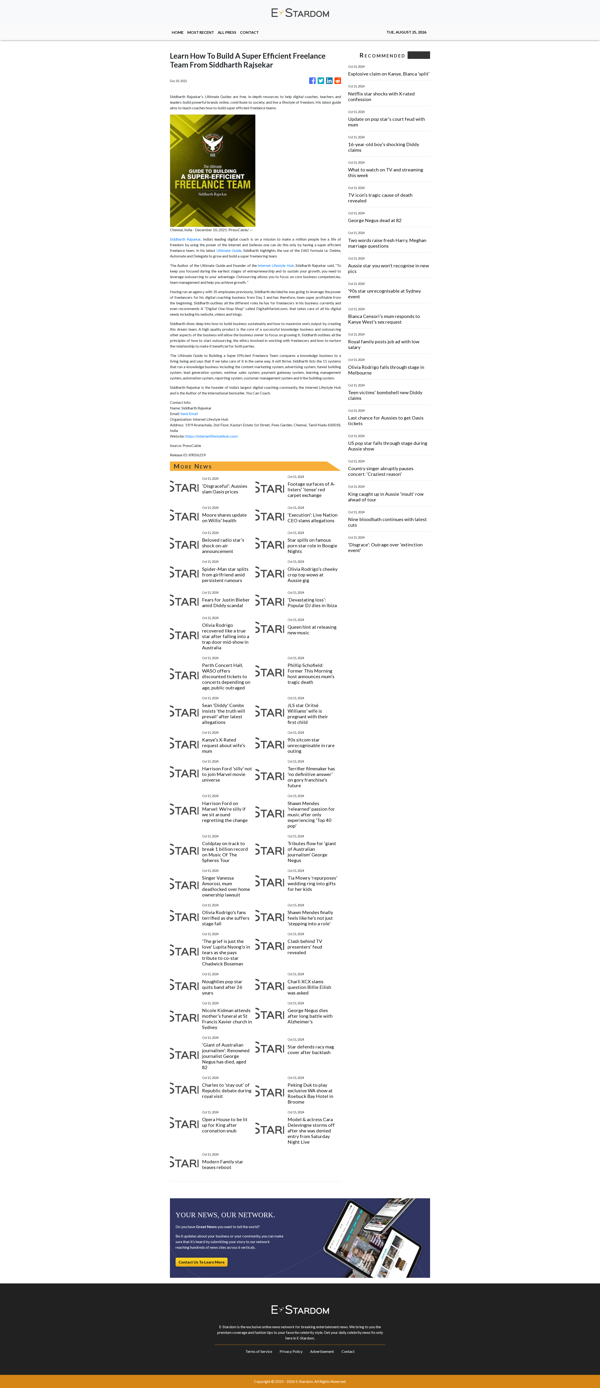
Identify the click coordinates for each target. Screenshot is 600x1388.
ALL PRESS (227, 32)
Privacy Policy (291, 1351)
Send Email (189, 413)
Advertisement (322, 1351)
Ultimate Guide (228, 250)
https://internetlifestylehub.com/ (211, 436)
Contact (348, 1351)
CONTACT (249, 32)
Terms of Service (258, 1351)
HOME (178, 32)
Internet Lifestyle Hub (276, 265)
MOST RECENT (200, 32)
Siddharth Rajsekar (185, 239)
